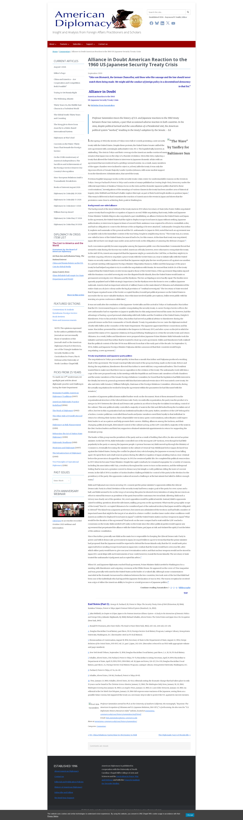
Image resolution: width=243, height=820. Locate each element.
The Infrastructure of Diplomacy (67, 453)
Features (64, 44)
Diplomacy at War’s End (64, 138)
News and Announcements (64, 320)
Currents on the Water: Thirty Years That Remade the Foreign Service (67, 147)
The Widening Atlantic (64, 99)
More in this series (75, 295)
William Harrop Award (63, 212)
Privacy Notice (52, 816)
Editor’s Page (59, 73)
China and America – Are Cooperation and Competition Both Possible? (67, 83)
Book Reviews (59, 317)
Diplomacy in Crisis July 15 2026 (67, 200)
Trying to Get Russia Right (65, 92)
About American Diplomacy (66, 771)
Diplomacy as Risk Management (67, 425)
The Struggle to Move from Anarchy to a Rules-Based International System (66, 128)
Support (89, 44)
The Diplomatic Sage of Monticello (173, 735)
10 (89, 681)
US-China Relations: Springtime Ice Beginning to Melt (113, 735)
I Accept (190, 815)
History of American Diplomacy (68, 787)
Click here (57, 521)
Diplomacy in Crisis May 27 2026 (68, 218)
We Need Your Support (64, 798)
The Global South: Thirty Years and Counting (67, 116)
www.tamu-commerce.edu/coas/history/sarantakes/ (116, 721)
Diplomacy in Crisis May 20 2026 (68, 224)
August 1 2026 (60, 67)
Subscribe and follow (63, 792)
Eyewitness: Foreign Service (65, 313)
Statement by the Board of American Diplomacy (65, 250)
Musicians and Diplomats (64, 448)
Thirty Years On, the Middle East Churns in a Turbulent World (68, 107)
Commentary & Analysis (63, 309)
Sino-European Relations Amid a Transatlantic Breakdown (68, 179)
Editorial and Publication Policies (68, 782)
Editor (184, 17)
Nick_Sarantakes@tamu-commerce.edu (121, 718)
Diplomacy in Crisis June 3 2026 (67, 206)
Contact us (103, 44)
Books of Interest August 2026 (67, 187)
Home (55, 52)
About (52, 44)
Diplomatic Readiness (62, 442)
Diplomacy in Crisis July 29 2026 (68, 193)
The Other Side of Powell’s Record (67, 416)
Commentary (64, 52)
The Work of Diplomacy (63, 410)
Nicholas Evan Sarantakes (103, 105)
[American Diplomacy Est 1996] (98, 18)
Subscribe (77, 44)
